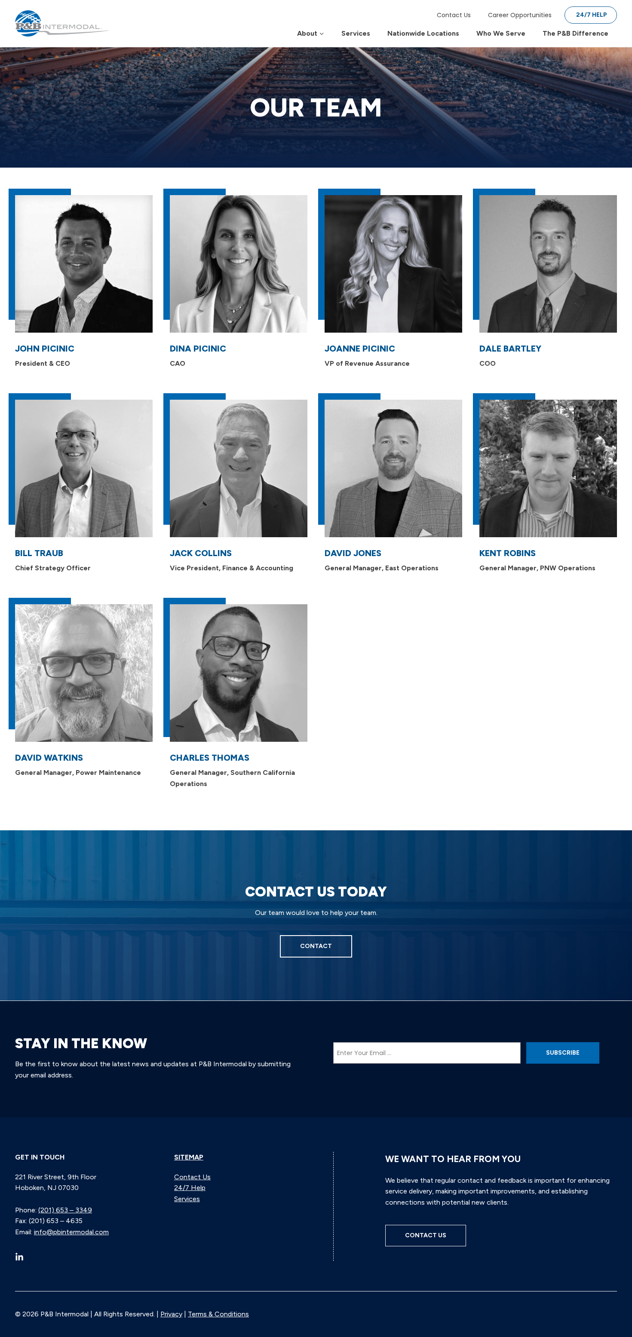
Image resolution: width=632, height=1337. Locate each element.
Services (355, 33)
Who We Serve (500, 33)
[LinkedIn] (19, 1256)
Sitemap (188, 1157)
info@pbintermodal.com (71, 1232)
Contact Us (454, 15)
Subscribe (563, 1052)
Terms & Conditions (218, 1314)
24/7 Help (591, 14)
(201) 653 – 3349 (65, 1210)
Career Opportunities (520, 15)
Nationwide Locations (423, 33)
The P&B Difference (575, 33)
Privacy (171, 1314)
